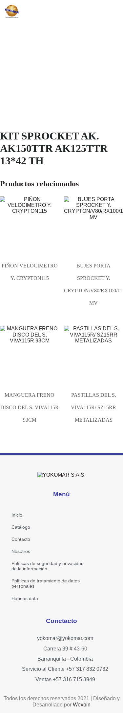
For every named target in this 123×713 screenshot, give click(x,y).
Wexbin (82, 704)
